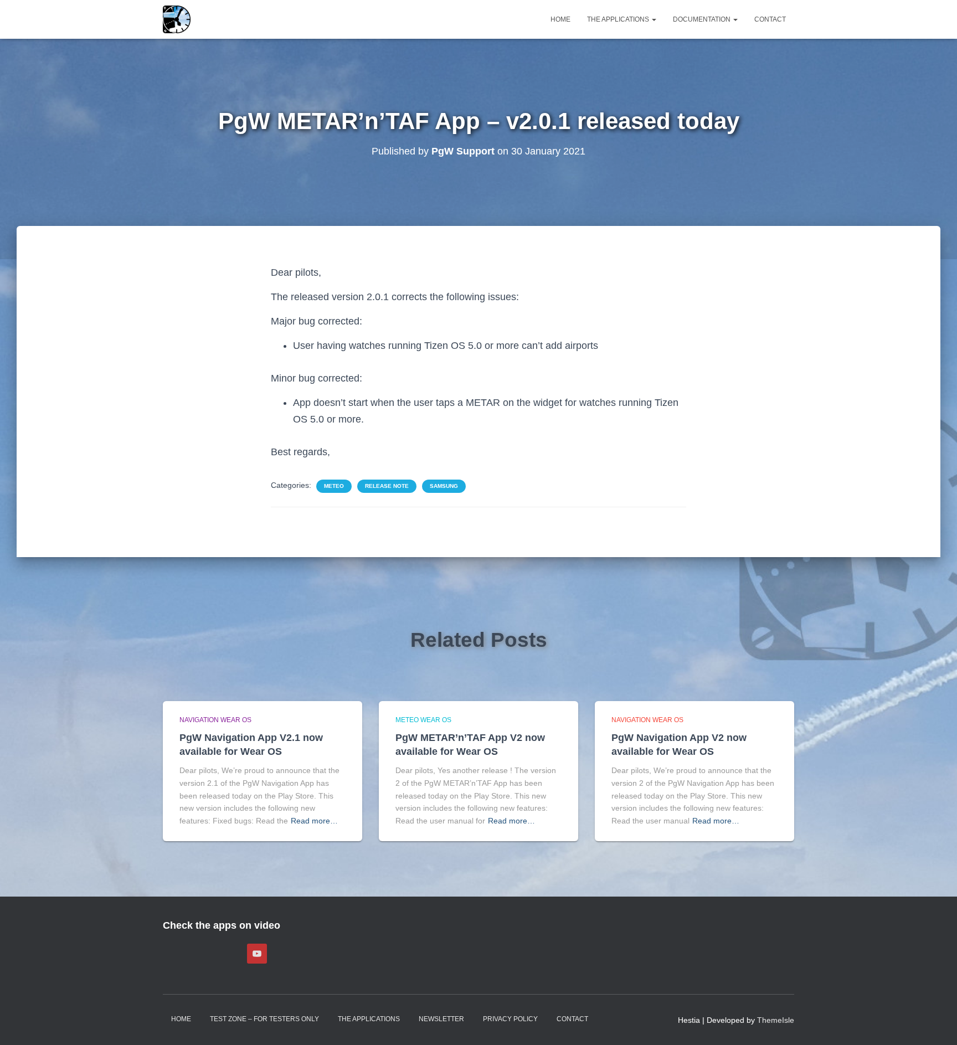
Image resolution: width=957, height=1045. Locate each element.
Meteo (334, 486)
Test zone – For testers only (264, 1019)
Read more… (314, 820)
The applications (619, 19)
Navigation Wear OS (215, 720)
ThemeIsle (775, 1020)
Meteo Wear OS (423, 720)
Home (560, 19)
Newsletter (441, 1019)
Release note (387, 486)
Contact (770, 19)
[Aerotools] (177, 19)
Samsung (444, 486)
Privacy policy (510, 1019)
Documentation (702, 19)
